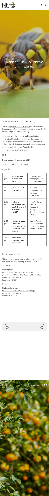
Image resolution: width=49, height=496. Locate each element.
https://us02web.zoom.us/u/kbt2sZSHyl (18, 290)
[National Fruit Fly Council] (42, 5)
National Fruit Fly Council (8, 5)
